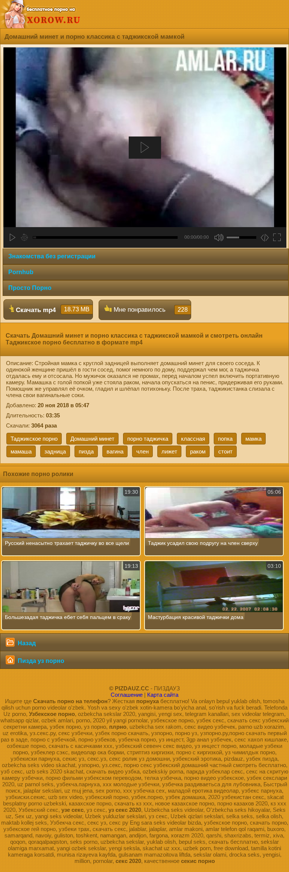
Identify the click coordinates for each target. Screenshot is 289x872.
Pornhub (20, 272)
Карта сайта (162, 695)
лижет (169, 451)
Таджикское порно (34, 438)
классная (193, 438)
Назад (26, 643)
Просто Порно (30, 288)
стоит (225, 451)
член (142, 451)
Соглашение (127, 695)
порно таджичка (147, 438)
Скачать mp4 (52, 310)
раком (197, 451)
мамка (253, 438)
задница (55, 451)
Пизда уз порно (40, 661)
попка (225, 438)
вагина (114, 451)
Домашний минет (92, 438)
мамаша (21, 451)
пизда (86, 451)
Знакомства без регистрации (52, 256)
